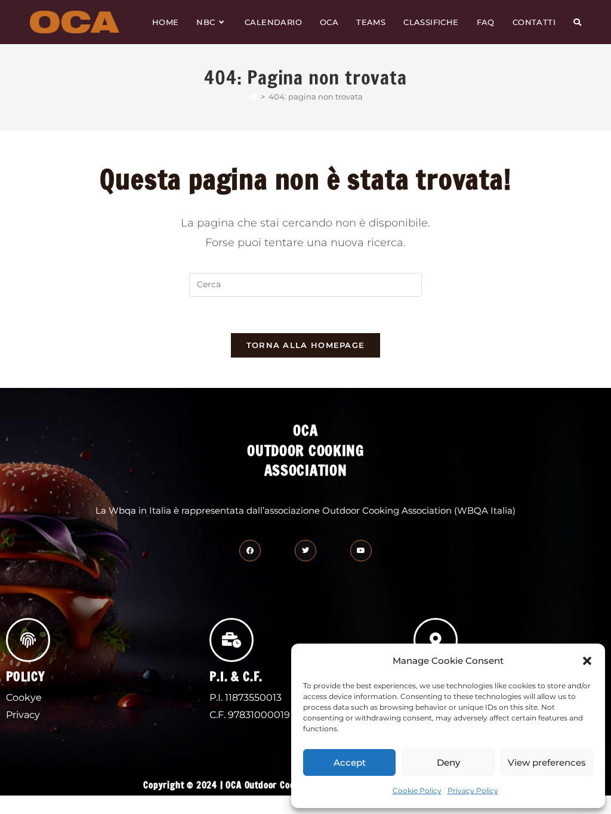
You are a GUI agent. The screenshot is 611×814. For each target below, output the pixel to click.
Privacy (23, 714)
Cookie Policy (417, 790)
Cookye (24, 697)
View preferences (547, 762)
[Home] (252, 96)
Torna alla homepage (305, 345)
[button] (587, 661)
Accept (350, 762)
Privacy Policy (473, 790)
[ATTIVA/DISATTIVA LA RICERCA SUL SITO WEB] (577, 22)
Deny (448, 762)
